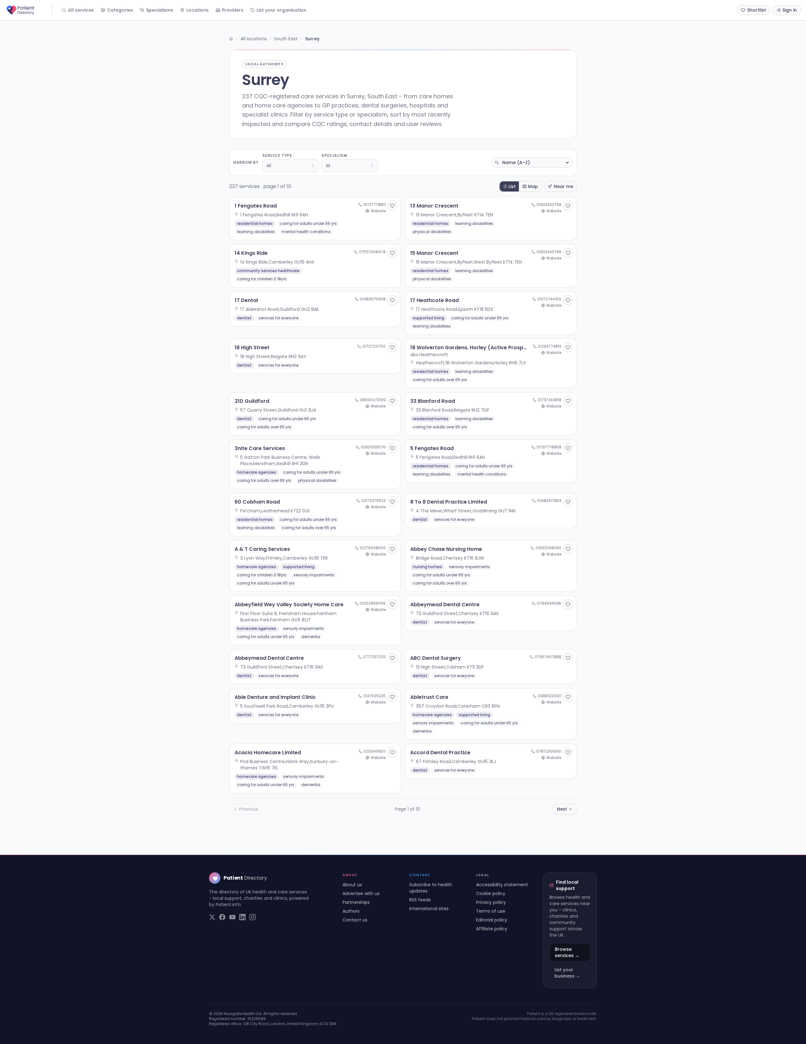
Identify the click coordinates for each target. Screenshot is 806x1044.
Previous (248, 809)
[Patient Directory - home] (28, 10)
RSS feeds (420, 900)
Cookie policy (490, 893)
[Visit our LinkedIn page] (242, 917)
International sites (429, 908)
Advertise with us (361, 893)
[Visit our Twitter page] (212, 917)
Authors (351, 911)
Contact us (355, 920)
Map (533, 186)
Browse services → (567, 952)
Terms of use (490, 911)
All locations (254, 39)
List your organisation (281, 10)
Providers (232, 10)
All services (81, 10)
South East (286, 39)
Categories (120, 10)
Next (562, 809)
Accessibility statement (502, 884)
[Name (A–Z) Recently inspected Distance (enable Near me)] (532, 162)
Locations (197, 10)
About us (352, 884)
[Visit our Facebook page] (222, 917)
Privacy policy (491, 902)
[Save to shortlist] (392, 206)
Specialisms (159, 10)
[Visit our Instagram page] (252, 917)
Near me (563, 186)
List (512, 186)
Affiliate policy (491, 929)
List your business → (567, 973)
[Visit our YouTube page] (232, 917)
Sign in (789, 10)
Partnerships (356, 902)
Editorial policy (491, 920)
